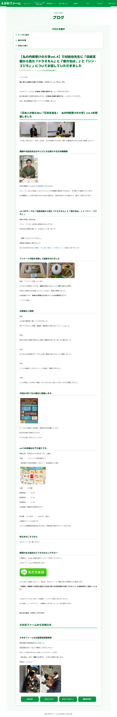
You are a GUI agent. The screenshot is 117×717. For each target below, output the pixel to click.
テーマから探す (23, 35)
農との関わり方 (63, 3)
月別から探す (23, 46)
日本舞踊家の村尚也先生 (44, 186)
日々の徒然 (45, 70)
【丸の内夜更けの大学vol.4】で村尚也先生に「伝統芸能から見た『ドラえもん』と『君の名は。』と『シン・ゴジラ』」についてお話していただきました (58, 61)
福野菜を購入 (87, 699)
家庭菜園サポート (51, 3)
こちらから (48, 599)
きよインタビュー (68, 699)
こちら (26, 662)
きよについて (27, 3)
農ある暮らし (53, 70)
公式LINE (99, 3)
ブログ (87, 3)
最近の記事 (22, 40)
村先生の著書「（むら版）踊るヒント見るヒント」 (47, 248)
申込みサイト (24, 542)
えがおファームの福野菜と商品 (39, 3)
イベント (39, 70)
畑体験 (75, 3)
